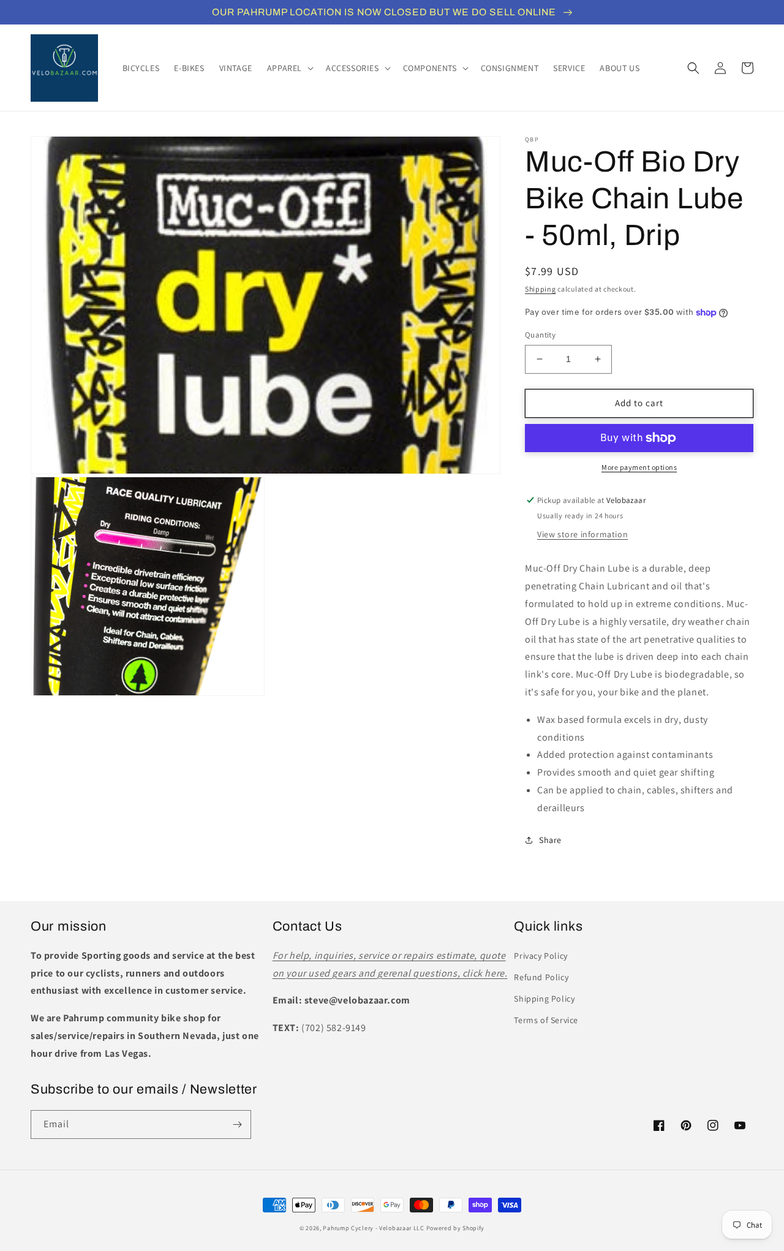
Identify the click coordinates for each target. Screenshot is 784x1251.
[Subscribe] (237, 1124)
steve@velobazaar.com (357, 1000)
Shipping (540, 288)
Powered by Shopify (455, 1228)
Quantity (540, 335)
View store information (582, 534)
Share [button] (550, 839)
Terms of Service (546, 1020)
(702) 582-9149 (333, 1027)
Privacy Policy (540, 955)
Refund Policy (541, 977)
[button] (289, 68)
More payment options (639, 467)
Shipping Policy (544, 998)
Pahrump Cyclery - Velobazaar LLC (373, 1228)
